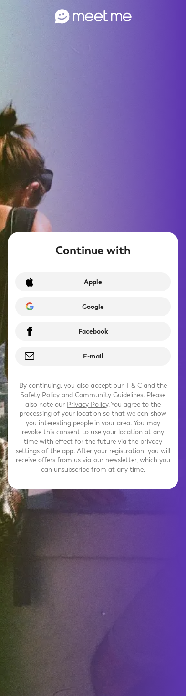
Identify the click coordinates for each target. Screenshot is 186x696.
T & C (133, 385)
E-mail (93, 356)
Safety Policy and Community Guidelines (82, 395)
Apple (93, 282)
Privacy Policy (87, 404)
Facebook (93, 332)
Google (93, 307)
